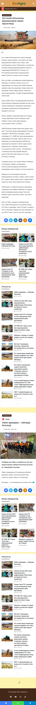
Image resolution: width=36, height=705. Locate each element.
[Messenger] (30, 220)
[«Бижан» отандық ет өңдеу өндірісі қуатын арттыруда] (7, 338)
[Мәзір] (3, 4)
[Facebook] (6, 220)
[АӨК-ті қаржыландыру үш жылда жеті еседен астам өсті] (7, 394)
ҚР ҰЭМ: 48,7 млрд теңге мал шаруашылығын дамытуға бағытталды (25, 272)
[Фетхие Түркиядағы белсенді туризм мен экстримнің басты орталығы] (7, 346)
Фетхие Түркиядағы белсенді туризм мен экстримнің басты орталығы (24, 346)
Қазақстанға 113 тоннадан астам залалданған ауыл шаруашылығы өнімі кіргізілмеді (8, 272)
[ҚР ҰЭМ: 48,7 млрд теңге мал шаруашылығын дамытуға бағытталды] (26, 263)
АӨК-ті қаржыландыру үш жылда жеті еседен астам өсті (23, 394)
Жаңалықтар (6, 15)
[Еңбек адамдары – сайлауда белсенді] (9, 237)
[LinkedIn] (16, 220)
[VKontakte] (20, 220)
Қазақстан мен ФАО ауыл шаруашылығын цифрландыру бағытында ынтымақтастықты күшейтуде (23, 305)
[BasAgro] (18, 3)
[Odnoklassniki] (25, 220)
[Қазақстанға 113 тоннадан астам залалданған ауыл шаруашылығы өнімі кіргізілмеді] (9, 263)
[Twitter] (11, 220)
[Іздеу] (33, 4)
